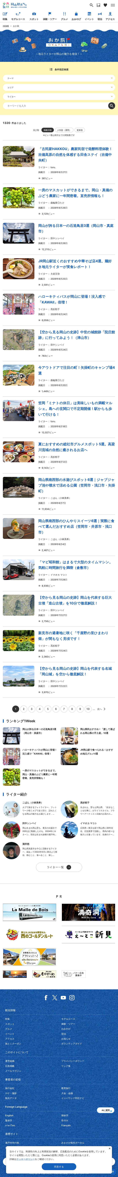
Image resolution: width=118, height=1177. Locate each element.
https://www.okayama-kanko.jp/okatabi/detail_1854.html (30, 735)
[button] (111, 1110)
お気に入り (105, 5)
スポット (34, 19)
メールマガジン (13, 1070)
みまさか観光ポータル (72, 1142)
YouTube (63, 997)
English (9, 1115)
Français (66, 1125)
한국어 (64, 1120)
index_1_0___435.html (88, 830)
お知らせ (66, 1038)
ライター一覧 (55, 867)
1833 (59, 379)
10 (88, 708)
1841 (59, 535)
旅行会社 (9, 1088)
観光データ (11, 1098)
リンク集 (66, 1066)
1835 (59, 573)
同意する (59, 1166)
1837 (59, 644)
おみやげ (76, 19)
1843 (59, 455)
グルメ (64, 19)
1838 (59, 680)
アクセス (110, 19)
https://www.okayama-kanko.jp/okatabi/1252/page (88, 735)
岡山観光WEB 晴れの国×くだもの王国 (14, 5)
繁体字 (8, 1120)
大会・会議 (67, 1093)
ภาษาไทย (10, 1125)
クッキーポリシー (25, 1159)
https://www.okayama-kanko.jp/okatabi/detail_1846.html (30, 777)
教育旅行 (66, 1088)
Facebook (46, 997)
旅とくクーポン (13, 1043)
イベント (89, 19)
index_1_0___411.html (30, 850)
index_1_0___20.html (30, 809)
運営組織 (9, 1061)
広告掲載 (9, 1066)
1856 (59, 163)
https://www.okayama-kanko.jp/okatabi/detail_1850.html (30, 756)
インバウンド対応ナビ (72, 1098)
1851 (59, 272)
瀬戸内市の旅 (12, 1142)
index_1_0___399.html (88, 809)
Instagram (72, 997)
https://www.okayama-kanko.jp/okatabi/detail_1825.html (88, 756)
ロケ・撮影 (11, 1093)
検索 (111, 105)
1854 (59, 237)
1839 (59, 609)
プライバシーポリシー (72, 1061)
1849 (59, 343)
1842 (59, 493)
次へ (99, 709)
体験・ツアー (50, 19)
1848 (59, 417)
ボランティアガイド (71, 1043)
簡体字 (64, 1115)
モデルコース (18, 19)
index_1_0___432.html (30, 830)
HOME (6, 26)
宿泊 (100, 19)
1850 (59, 308)
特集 (5, 19)
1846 (59, 201)
